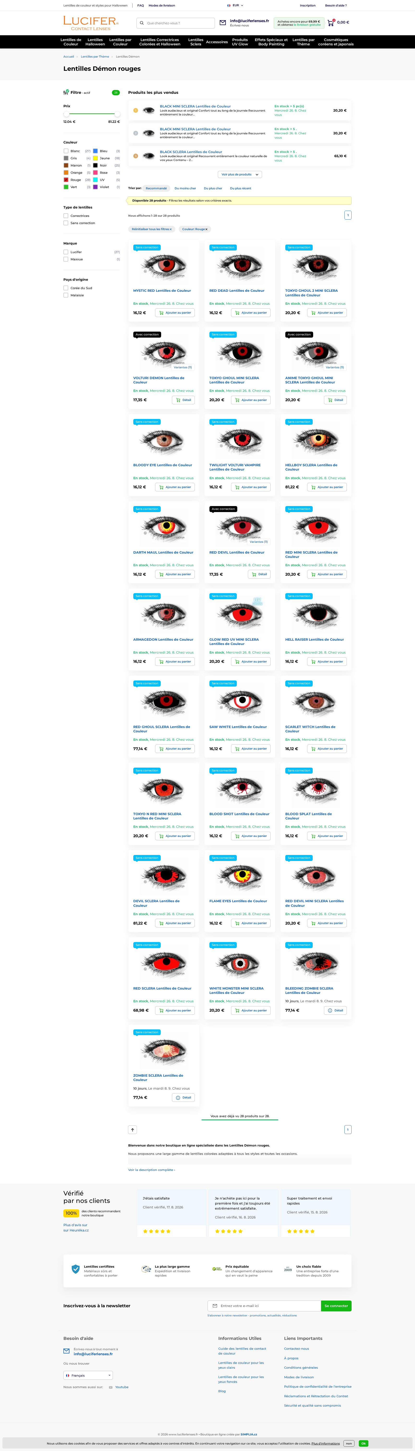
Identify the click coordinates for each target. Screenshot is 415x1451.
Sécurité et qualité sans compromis (312, 1405)
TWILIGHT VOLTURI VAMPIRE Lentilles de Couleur (235, 467)
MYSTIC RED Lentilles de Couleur (162, 290)
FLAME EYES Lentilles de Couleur (238, 901)
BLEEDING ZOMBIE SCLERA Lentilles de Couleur (309, 990)
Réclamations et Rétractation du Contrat (316, 1396)
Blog (222, 1391)
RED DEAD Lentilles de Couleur (236, 290)
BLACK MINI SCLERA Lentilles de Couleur (195, 106)
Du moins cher (185, 188)
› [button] (151, 1170)
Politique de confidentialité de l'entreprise (318, 1386)
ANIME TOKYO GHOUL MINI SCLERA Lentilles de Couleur (310, 380)
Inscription (308, 5)
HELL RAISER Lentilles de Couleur (314, 639)
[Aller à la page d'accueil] (91, 23)
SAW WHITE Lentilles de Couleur (238, 727)
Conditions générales (301, 1367)
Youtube (121, 1387)
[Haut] (132, 1130)
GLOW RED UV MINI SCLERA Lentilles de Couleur (234, 641)
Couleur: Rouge (194, 229)
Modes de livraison (162, 5)
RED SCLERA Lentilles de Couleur (162, 988)
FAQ (140, 5)
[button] (240, 174)
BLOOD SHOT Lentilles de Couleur (239, 814)
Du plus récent (240, 188)
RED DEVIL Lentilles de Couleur (236, 552)
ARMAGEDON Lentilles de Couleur (163, 639)
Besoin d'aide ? (336, 5)
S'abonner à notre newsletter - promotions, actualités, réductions (252, 1315)
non (349, 1443)
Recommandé (156, 188)
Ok (363, 1443)
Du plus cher (213, 188)
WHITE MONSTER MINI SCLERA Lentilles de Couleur (236, 990)
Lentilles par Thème (95, 56)
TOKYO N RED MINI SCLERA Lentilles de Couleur (157, 816)
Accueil (68, 56)
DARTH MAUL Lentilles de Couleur (163, 552)
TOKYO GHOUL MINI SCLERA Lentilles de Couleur (234, 380)
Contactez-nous (296, 1348)
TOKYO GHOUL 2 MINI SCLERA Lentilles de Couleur (311, 292)
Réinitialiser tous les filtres (151, 229)
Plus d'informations (325, 1443)
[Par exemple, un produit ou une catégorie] (141, 23)
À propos (291, 1358)
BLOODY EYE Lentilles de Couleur (162, 465)
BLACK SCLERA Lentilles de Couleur (191, 152)
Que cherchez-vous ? (163, 23)
